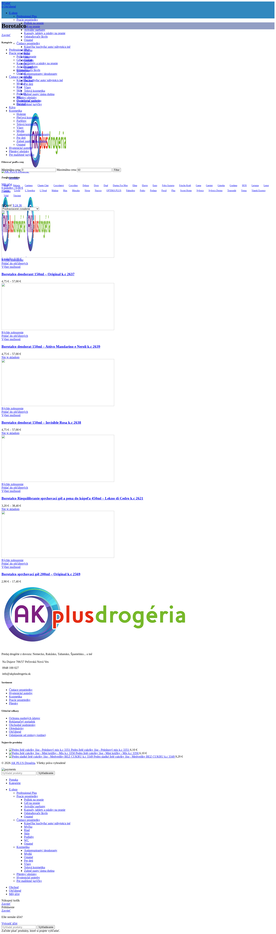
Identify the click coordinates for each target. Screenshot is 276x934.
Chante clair (43, 185)
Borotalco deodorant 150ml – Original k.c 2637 (38, 274)
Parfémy (21, 120)
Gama (198, 185)
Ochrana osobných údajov (24, 718)
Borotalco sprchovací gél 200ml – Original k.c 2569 (41, 574)
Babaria (16, 185)
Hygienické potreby (20, 148)
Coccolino (73, 185)
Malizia (55, 190)
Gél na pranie (32, 26)
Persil (164, 190)
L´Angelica (30, 190)
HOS (244, 185)
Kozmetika (15, 110)
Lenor (266, 185)
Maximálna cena (66, 169)
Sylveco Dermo (215, 190)
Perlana (153, 190)
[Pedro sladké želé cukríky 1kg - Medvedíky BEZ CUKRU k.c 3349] (51, 756)
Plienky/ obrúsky (27, 97)
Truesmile (231, 190)
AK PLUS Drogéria (23, 763)
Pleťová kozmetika (28, 117)
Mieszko (76, 190)
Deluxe (86, 185)
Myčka (21, 83)
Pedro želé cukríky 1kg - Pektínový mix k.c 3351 (100, 749)
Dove (96, 185)
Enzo (155, 185)
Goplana (233, 185)
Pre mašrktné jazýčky (29, 104)
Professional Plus (27, 16)
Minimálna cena (11, 169)
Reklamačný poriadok (22, 721)
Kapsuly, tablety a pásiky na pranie (44, 33)
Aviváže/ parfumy (34, 29)
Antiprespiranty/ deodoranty (40, 73)
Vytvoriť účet (9, 923)
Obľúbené (15, 731)
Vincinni (17, 195)
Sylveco (200, 190)
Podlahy (21, 93)
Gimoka (221, 185)
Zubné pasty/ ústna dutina (39, 94)
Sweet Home (186, 190)
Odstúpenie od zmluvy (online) (27, 735)
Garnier (209, 185)
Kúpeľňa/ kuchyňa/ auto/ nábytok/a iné (47, 46)
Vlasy (27, 87)
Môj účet (14, 894)
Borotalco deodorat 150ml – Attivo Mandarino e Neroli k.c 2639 (51, 347)
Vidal (6, 195)
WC (19, 97)
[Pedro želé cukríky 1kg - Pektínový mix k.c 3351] (40, 749)
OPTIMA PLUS (113, 190)
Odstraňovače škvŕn (36, 36)
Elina (135, 185)
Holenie (21, 114)
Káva (12, 107)
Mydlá (20, 131)
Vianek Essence (258, 190)
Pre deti (28, 84)
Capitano (29, 185)
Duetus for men (120, 185)
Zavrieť (6, 35)
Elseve (145, 185)
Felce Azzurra (168, 185)
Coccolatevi (59, 185)
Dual (106, 185)
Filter (116, 170)
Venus (244, 190)
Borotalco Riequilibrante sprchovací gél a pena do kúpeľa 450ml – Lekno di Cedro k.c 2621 (72, 498)
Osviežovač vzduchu (29, 100)
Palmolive (130, 190)
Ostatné (28, 40)
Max (65, 190)
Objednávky (16, 728)
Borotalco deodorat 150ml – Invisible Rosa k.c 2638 (41, 422)
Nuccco (98, 190)
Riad (19, 87)
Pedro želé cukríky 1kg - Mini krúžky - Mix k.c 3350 (107, 753)
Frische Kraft (185, 185)
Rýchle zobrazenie (12, 260)
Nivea (87, 190)
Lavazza (255, 185)
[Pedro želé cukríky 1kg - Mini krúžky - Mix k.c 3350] (42, 753)
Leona (6, 190)
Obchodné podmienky (22, 725)
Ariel (6, 185)
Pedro (142, 190)
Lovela (17, 190)
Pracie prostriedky (27, 19)
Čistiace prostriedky (28, 43)
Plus (173, 190)
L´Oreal (43, 190)
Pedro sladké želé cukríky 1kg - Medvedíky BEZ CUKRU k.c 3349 (134, 756)
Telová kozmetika (34, 90)
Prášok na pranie (34, 23)
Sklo (19, 90)
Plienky (13, 703)
